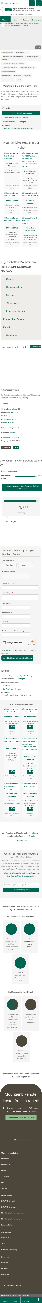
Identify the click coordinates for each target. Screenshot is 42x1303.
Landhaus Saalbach (12, 716)
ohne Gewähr (29, 836)
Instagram (5, 1268)
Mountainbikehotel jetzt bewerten (22, 487)
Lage (15, 20)
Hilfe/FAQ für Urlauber (9, 1207)
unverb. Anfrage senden (22, 113)
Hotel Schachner (12, 200)
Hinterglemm (10, 416)
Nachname (6, 613)
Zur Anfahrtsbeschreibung (12, 689)
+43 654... (12, 122)
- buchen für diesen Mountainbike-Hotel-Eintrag (22, 1054)
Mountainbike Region (13, 319)
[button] (21, 36)
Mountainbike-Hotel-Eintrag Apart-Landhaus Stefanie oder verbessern (12, 1020)
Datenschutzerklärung (12, 650)
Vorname (5, 604)
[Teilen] (33, 1300)
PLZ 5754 (14, 412)
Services (10, 295)
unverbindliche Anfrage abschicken (17, 658)
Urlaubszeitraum (8, 561)
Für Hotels (5, 1158)
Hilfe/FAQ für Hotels (8, 1201)
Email (4, 622)
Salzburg (15, 419)
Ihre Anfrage (7, 593)
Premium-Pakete (7, 1225)
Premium (37, 144)
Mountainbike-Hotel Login (12, 1285)
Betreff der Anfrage (9, 584)
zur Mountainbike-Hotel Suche (2, 9)
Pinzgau (13, 432)
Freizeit (6, 327)
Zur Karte (6, 685)
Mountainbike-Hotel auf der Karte (16, 118)
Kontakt (16, 447)
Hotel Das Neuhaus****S (30, 229)
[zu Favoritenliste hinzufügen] (3, 25)
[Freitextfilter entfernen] (31, 3)
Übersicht (5, 20)
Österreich (10, 423)
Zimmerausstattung (15, 311)
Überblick (10, 279)
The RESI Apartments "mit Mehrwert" (30, 173)
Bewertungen (37, 20)
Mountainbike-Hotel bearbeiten (12, 1213)
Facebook (4, 1262)
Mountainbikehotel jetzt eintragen (22, 1117)
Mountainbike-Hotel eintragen (11, 1219)
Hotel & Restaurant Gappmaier (30, 795)
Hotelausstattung (14, 287)
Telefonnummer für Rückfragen (14, 631)
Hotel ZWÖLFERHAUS (12, 226)
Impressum (5, 1238)
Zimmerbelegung (8, 571)
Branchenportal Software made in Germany (14, 1297)
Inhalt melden (22, 840)
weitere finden (29, 943)
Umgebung (11, 335)
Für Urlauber (5, 1164)
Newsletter (5, 1274)
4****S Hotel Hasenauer (30, 202)
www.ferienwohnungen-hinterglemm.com (18, 128)
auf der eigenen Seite (30, 1018)
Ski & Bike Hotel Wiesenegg (12, 164)
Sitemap (4, 1188)
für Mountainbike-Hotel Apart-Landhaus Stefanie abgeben (11, 944)
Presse (3, 1170)
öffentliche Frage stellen (22, 890)
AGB (3, 1244)
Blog (2, 1182)
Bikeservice (12, 303)
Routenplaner (36, 347)
